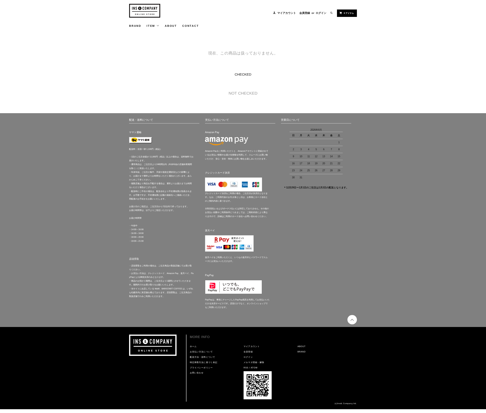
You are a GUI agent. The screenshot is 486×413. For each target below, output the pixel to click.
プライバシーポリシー (201, 367)
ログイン (321, 12)
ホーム (193, 346)
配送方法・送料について (202, 357)
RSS (246, 367)
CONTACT (190, 25)
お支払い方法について (201, 352)
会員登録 (304, 12)
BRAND (135, 25)
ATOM (254, 367)
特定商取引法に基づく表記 (203, 362)
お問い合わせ (197, 373)
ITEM (151, 25)
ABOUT (171, 25)
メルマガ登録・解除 (254, 362)
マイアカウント (286, 12)
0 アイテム (349, 13)
